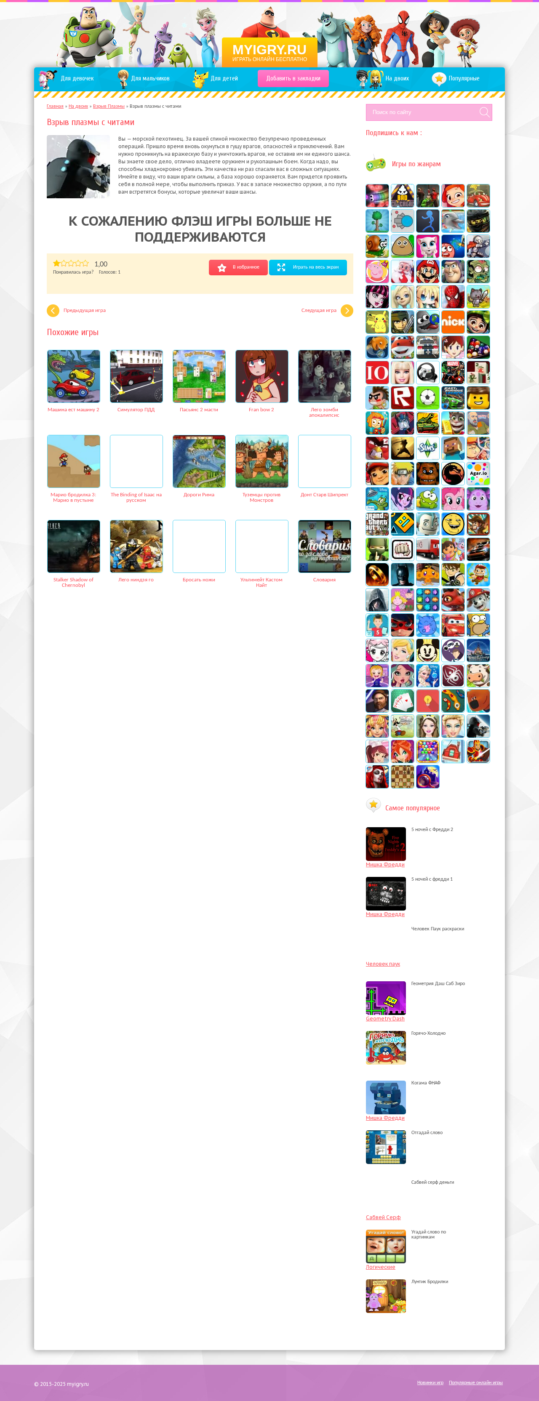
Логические (380, 1267)
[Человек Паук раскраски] (388, 929)
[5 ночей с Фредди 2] (388, 829)
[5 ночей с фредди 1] (388, 879)
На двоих (78, 106)
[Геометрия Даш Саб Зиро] (388, 983)
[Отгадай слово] (388, 1132)
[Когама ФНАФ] (388, 1083)
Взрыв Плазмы (109, 106)
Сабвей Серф (383, 1217)
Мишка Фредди (385, 864)
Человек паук (383, 964)
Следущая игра (319, 310)
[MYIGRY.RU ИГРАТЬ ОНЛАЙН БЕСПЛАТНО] (270, 33)
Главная (55, 106)
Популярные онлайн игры (476, 1382)
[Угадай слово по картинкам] (388, 1237)
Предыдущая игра (85, 310)
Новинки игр (430, 1382)
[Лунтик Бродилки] (388, 1281)
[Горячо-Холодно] (388, 1033)
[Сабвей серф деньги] (388, 1182)
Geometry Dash (385, 1018)
